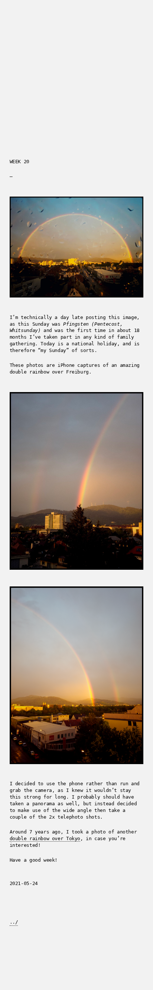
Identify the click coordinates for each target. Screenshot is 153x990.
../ (14, 922)
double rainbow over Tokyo (45, 838)
